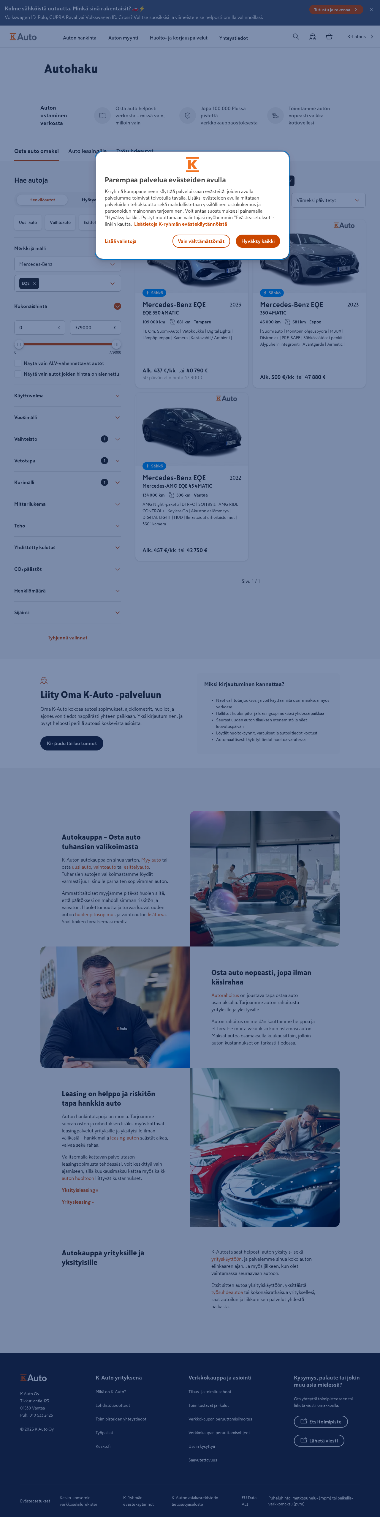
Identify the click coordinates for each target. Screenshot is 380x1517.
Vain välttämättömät (201, 241)
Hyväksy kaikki (258, 241)
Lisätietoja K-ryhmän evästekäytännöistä (180, 224)
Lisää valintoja (121, 241)
